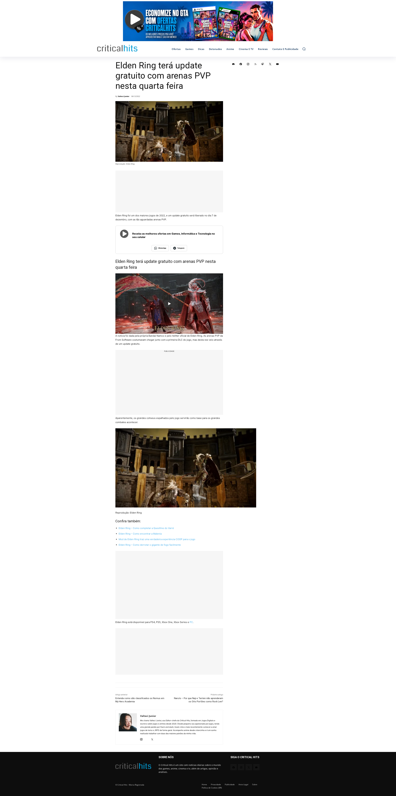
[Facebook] (241, 64)
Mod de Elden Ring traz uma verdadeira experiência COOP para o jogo (157, 539)
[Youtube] (277, 64)
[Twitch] (263, 64)
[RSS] (255, 64)
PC (191, 622)
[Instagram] (141, 738)
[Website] (157, 738)
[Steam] (147, 738)
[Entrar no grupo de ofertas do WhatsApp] (198, 22)
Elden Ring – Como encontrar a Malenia (140, 533)
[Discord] (233, 64)
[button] (304, 49)
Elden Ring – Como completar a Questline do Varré (146, 528)
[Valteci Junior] (128, 727)
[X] (152, 738)
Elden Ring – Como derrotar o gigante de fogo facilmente (150, 544)
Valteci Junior (123, 96)
